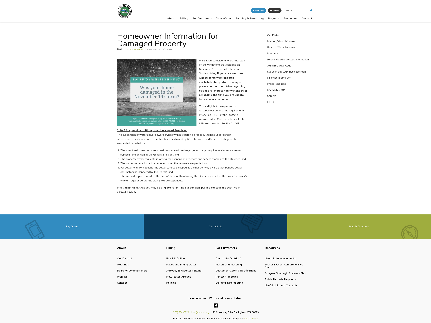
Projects (273, 18)
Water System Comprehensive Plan (284, 266)
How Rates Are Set (178, 277)
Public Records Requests (280, 279)
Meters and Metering (229, 264)
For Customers (202, 18)
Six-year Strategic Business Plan (286, 72)
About (171, 18)
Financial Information (279, 78)
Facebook (215, 305)
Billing (184, 18)
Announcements (136, 49)
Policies (171, 283)
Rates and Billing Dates (181, 264)
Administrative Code (279, 65)
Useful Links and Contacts (281, 285)
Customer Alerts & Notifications (236, 271)
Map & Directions (359, 226)
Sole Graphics (250, 318)
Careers (271, 96)
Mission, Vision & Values (281, 41)
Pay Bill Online (175, 258)
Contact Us (215, 226)
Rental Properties (227, 277)
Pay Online (258, 10)
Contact (307, 18)
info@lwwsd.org (200, 312)
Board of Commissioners (281, 47)
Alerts (275, 10)
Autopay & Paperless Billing (184, 271)
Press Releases (276, 84)
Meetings (272, 53)
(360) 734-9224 (180, 312)
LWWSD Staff (276, 90)
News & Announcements (280, 258)
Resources (290, 18)
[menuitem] (171, 18)
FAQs (270, 102)
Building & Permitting (250, 18)
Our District (274, 35)
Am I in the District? (228, 258)
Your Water (223, 18)
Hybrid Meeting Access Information (288, 59)
